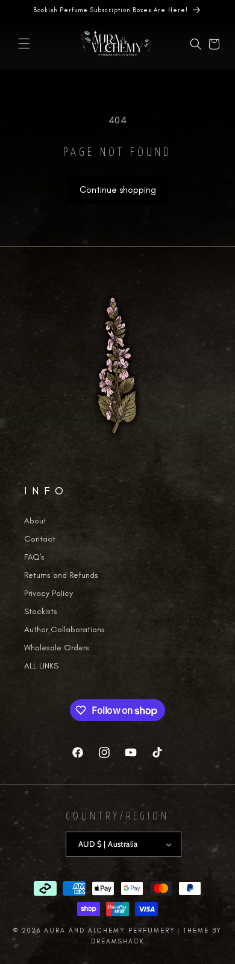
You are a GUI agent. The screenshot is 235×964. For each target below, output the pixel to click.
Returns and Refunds (61, 575)
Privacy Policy (48, 593)
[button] (24, 43)
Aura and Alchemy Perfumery (109, 930)
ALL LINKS (41, 666)
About (35, 521)
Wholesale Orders (56, 647)
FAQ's (34, 557)
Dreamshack (118, 941)
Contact (39, 539)
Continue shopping (118, 189)
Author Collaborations (64, 629)
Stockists (40, 611)
